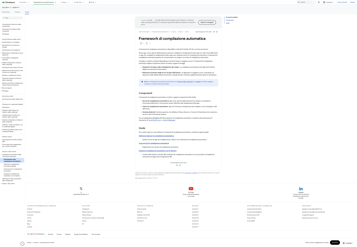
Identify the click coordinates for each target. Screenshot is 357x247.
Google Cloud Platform (81, 234)
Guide (27, 12)
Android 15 (195, 215)
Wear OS (139, 212)
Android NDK (251, 221)
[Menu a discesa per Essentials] (28, 2)
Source (29, 218)
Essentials (22, 2)
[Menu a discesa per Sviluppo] (69, 2)
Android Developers (144, 32)
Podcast (29, 227)
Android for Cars (142, 218)
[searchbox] (12, 17)
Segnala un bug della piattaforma (312, 209)
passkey (198, 81)
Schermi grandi (141, 209)
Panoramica (6, 12)
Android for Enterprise (33, 212)
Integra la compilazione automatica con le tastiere (157, 151)
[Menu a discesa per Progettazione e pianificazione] (56, 2)
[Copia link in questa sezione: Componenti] (154, 93)
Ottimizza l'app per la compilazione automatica (156, 136)
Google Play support (308, 215)
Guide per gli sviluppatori (254, 212)
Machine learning (87, 212)
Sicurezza (30, 215)
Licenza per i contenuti (191, 173)
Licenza (35, 242)
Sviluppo (64, 2)
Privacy (84, 221)
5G (83, 224)
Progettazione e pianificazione (43, 2)
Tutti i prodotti (96, 234)
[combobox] (306, 2)
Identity (15, 7)
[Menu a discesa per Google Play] (84, 2)
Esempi (17, 12)
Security (5, 7)
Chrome (59, 234)
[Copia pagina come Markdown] (147, 43)
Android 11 (195, 227)
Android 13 (195, 221)
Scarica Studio (251, 218)
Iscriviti (335, 242)
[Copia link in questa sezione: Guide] (147, 128)
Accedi (352, 2)
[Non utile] (216, 31)
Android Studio (342, 2)
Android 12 (195, 224)
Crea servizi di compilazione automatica (154, 143)
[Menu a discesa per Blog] (96, 2)
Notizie (29, 221)
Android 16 (195, 212)
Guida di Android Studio (254, 209)
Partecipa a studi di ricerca (310, 218)
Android (29, 209)
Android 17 (195, 209)
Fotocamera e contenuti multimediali (93, 218)
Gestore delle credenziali (185, 81)
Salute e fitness (86, 215)
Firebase (67, 234)
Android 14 (195, 218)
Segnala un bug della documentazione (313, 212)
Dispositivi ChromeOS (143, 215)
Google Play (78, 2)
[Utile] (214, 31)
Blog (92, 2)
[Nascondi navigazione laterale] (22, 244)
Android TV (140, 221)
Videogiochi (85, 209)
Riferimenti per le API (253, 215)
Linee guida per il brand (47, 242)
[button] (12, 42)
